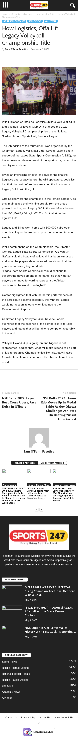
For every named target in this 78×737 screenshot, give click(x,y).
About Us (45, 717)
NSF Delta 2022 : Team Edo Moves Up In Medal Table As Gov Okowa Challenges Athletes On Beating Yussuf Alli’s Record (58, 408)
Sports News (35, 21)
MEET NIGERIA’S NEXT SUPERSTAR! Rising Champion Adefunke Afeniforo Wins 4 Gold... (50, 591)
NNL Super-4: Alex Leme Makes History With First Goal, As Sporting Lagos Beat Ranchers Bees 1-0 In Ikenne (63, 494)
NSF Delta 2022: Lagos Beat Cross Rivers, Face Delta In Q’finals (19, 402)
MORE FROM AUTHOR (52, 462)
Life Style (7, 685)
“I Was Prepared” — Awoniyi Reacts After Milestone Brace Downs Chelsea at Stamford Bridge (38, 493)
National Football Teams (16, 673)
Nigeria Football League (65, 484)
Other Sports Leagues (21, 14)
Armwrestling (9, 484)
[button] (71, 5)
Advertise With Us (63, 717)
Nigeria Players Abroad (39, 484)
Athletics (7, 697)
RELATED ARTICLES (25, 462)
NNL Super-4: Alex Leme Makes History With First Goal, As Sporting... (50, 629)
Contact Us (11, 717)
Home (5, 14)
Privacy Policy (28, 717)
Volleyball (50, 21)
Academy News (11, 691)
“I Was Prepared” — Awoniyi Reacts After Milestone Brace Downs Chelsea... (49, 611)
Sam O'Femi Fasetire (16, 48)
